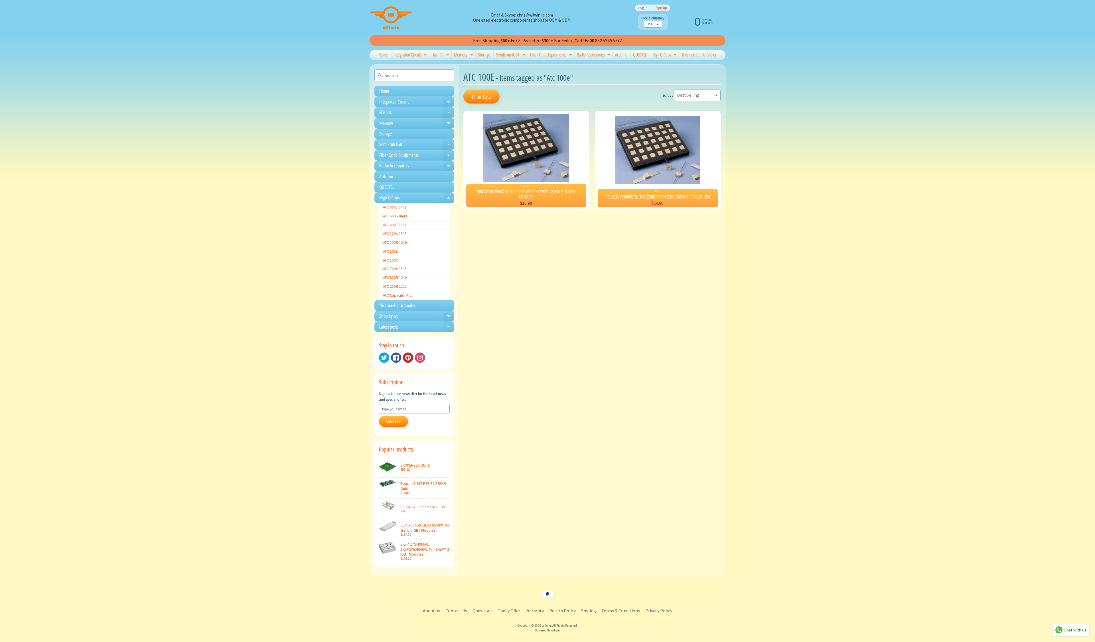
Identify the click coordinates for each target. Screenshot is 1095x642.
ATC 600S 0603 (395, 216)
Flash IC (441, 56)
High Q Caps (665, 56)
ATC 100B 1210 (395, 242)
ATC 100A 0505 (395, 233)
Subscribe (393, 421)
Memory (464, 56)
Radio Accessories (594, 56)
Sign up (661, 8)
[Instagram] (420, 358)
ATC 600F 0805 (394, 224)
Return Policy (562, 610)
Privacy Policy (658, 610)
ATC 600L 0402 (394, 207)
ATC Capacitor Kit (397, 295)
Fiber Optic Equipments (551, 56)
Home (383, 55)
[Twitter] (384, 358)
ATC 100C (390, 260)
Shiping (588, 610)
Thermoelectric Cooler (699, 55)
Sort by (667, 95)
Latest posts (416, 327)
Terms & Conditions (620, 610)
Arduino (621, 55)
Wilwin (546, 625)
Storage (484, 55)
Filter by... (481, 97)
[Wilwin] (391, 17)
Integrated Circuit (411, 56)
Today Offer (509, 610)
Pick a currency (652, 18)
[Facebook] (396, 358)
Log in (643, 8)
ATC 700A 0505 (395, 268)
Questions (482, 610)
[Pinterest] (408, 358)
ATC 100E (390, 251)
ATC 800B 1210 (395, 277)
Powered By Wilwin (547, 630)
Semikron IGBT (511, 56)
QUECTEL (640, 55)
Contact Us (456, 610)
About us (431, 610)
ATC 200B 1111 (395, 286)
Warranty (535, 610)
